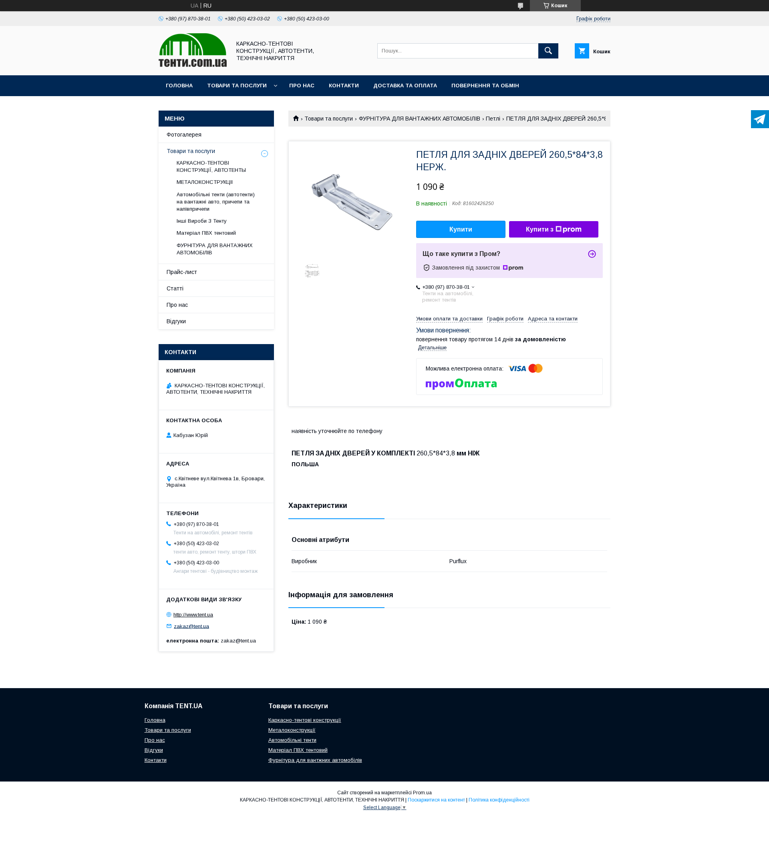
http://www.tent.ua (193, 615)
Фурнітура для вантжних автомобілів (315, 760)
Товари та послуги (237, 86)
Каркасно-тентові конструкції (304, 720)
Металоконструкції (292, 730)
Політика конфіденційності (499, 800)
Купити (460, 229)
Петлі (493, 118)
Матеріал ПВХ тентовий (206, 233)
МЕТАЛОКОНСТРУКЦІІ (205, 182)
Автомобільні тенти (292, 740)
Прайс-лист (182, 272)
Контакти (344, 86)
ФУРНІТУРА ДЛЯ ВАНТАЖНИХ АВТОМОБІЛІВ (419, 118)
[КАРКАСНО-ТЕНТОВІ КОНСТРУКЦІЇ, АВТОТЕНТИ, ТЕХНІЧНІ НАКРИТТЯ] (193, 65)
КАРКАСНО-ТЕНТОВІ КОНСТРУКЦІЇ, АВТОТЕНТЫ (211, 166)
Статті (175, 288)
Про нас (301, 86)
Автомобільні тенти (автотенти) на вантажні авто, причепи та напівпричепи (216, 201)
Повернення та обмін (485, 86)
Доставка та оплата (405, 86)
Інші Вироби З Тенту (202, 221)
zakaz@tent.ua (191, 626)
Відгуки (176, 321)
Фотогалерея (184, 134)
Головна (179, 86)
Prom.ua (422, 793)
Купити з (540, 229)
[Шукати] (548, 50)
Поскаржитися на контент (436, 800)
